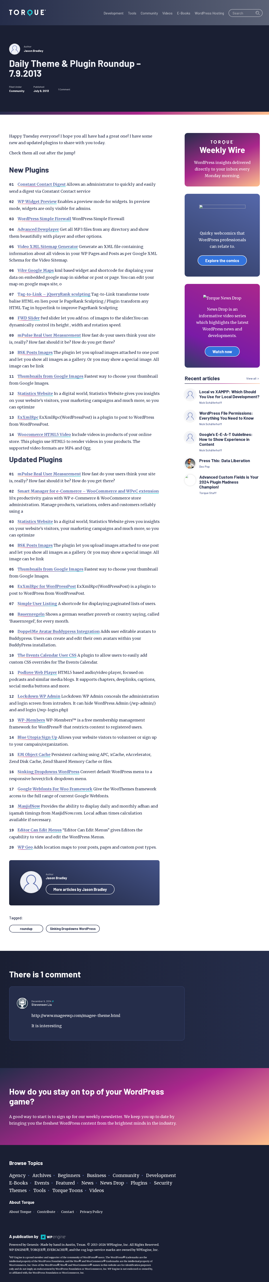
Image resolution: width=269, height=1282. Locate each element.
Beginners (69, 1175)
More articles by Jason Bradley (80, 889)
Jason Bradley (33, 50)
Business (96, 1175)
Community (16, 91)
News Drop (112, 1183)
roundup (26, 929)
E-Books (18, 1183)
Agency (17, 1175)
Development (161, 1175)
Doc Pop (204, 466)
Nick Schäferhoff (210, 402)
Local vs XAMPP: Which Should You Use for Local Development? (229, 394)
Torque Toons (67, 1190)
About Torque (20, 1212)
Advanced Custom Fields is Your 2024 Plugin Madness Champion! (229, 482)
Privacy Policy (91, 1212)
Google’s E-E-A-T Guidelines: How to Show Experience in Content (226, 439)
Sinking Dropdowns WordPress (73, 929)
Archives (41, 1175)
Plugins (139, 1183)
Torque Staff (207, 493)
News (87, 1183)
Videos (96, 1190)
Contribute (46, 1212)
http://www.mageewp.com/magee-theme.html (75, 1015)
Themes (18, 1190)
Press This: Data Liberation (224, 460)
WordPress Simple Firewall (44, 218)
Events (41, 1183)
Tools (39, 1190)
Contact (67, 1212)
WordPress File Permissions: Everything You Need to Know (227, 416)
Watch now (222, 351)
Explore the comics (222, 260)
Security (163, 1183)
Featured (65, 1183)
